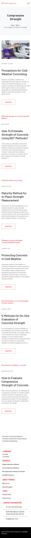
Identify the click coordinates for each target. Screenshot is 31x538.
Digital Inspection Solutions (10, 464)
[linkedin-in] (10, 446)
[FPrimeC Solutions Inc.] (9, 3)
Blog (17, 25)
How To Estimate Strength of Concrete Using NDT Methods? (15, 134)
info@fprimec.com (12, 519)
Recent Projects (7, 487)
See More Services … (8, 475)
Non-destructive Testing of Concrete (13, 471)
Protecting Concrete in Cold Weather (14, 257)
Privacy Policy (6, 494)
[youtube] (4, 446)
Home (12, 25)
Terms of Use (6, 498)
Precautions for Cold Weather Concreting (14, 72)
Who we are (6, 483)
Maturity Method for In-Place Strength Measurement (14, 196)
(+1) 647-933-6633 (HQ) (14, 507)
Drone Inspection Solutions (10, 468)
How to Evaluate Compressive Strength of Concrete (15, 381)
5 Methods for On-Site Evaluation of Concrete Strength (15, 319)
